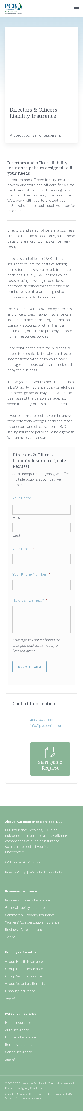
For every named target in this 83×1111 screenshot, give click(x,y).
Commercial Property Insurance (30, 914)
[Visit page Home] (13, 8)
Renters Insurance (19, 1044)
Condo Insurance (18, 1051)
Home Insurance (18, 1022)
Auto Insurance (17, 1029)
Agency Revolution (32, 1088)
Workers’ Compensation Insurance (32, 922)
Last (17, 535)
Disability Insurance (20, 990)
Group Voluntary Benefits (25, 983)
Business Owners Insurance (27, 900)
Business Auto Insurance (24, 929)
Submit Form (29, 667)
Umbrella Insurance (20, 1037)
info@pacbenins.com (46, 725)
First (17, 517)
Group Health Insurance (24, 961)
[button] (76, 8)
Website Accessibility (46, 872)
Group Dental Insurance (24, 968)
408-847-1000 (41, 720)
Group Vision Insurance (23, 976)
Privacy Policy (15, 872)
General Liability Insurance (25, 907)
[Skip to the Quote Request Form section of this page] (50, 759)
